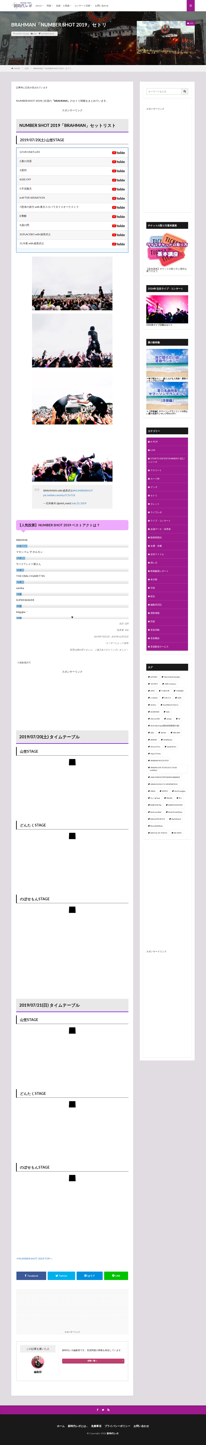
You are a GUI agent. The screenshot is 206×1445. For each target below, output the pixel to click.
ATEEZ (165, 791)
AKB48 (153, 739)
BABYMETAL (156, 805)
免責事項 (96, 1425)
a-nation (154, 698)
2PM (152, 691)
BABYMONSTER (175, 805)
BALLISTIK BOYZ (157, 819)
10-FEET (154, 684)
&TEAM (153, 677)
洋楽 (152, 587)
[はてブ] (89, 1275)
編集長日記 (156, 604)
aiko (152, 732)
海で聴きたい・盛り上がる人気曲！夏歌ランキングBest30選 (167, 379)
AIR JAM (176, 732)
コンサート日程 (82, 5)
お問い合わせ (101, 5)
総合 (152, 596)
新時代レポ (113, 1433)
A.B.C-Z (167, 698)
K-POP (154, 441)
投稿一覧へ (92, 1360)
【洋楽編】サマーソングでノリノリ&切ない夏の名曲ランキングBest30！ (167, 412)
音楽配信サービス (159, 646)
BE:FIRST (178, 833)
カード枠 (154, 478)
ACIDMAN (154, 712)
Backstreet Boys (175, 812)
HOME (17, 68)
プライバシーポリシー (117, 1425)
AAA (179, 698)
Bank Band (176, 819)
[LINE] (116, 1275)
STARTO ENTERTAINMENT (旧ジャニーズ (166, 460)
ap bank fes (171, 746)
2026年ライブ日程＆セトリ (159, 325)
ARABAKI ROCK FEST (159, 760)
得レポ (153, 562)
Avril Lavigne (179, 791)
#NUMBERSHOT (83, 490)
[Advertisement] (72, 696)
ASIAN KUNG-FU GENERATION (164, 784)
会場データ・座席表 (160, 529)
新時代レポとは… (78, 1425)
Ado (168, 712)
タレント (154, 503)
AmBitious (168, 739)
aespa (169, 718)
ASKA (152, 791)
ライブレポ (156, 512)
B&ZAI (169, 798)
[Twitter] (61, 1275)
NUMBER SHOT (47, 33)
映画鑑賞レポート (159, 571)
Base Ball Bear (156, 826)
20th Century (170, 684)
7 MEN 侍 (165, 691)
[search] (185, 91)
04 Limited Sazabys (172, 677)
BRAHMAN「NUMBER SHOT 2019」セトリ (52, 68)
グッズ (153, 487)
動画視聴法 (156, 537)
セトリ (153, 495)
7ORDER (179, 691)
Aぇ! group (155, 798)
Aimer (163, 732)
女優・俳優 (156, 545)
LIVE (35, 33)
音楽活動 (154, 629)
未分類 (153, 579)
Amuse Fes (155, 746)
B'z (180, 798)
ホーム (61, 1425)
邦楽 (49, 5)
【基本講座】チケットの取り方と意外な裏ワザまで (166, 269)
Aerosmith (155, 718)
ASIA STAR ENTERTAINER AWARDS (165, 777)
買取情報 (154, 613)
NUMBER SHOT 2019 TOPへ (35, 1258)
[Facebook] (31, 1275)
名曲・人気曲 (63, 5)
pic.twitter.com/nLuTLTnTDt (59, 495)
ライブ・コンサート (160, 520)
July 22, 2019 (79, 503)
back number (156, 812)
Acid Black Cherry (170, 705)
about (38, 5)
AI (179, 718)
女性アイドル (157, 554)
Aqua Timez (155, 753)
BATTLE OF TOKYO (158, 833)
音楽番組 (154, 638)
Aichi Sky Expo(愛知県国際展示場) (164, 725)
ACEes (153, 705)
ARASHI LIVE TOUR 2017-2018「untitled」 (162, 768)
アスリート (156, 470)
